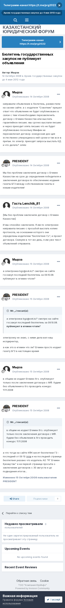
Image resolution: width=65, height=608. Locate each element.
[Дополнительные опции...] (58, 94)
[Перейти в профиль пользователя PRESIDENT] (6, 163)
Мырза (15, 72)
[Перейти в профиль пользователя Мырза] (6, 94)
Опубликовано (30, 96)
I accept (54, 599)
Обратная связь (26, 580)
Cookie (44, 580)
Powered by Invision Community (32, 588)
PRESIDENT (20, 161)
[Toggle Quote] (8, 310)
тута (28, 456)
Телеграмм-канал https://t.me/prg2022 (29, 5)
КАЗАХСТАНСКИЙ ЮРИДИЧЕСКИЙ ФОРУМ (28, 29)
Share (15, 498)
